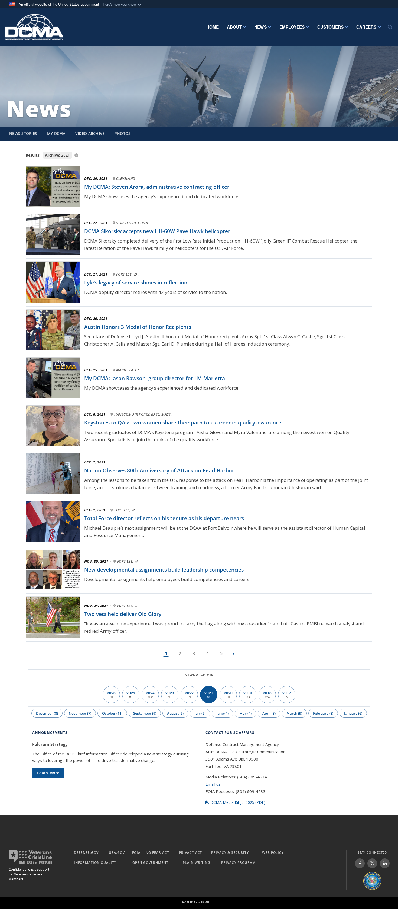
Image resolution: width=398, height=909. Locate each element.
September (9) (144, 713)
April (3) (269, 713)
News (260, 27)
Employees (292, 27)
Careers (366, 27)
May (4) (245, 713)
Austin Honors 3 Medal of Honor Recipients (137, 326)
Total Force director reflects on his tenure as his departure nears (164, 518)
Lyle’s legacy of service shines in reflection (135, 282)
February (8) (323, 713)
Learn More (48, 772)
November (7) (80, 713)
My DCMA (56, 133)
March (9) (294, 713)
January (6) (353, 713)
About (234, 27)
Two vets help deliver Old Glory (122, 614)
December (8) (47, 713)
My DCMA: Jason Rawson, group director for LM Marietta (154, 378)
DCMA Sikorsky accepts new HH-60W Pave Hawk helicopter (157, 231)
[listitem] (360, 863)
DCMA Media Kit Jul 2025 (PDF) (237, 802)
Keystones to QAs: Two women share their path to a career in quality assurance (182, 422)
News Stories (23, 133)
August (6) (175, 713)
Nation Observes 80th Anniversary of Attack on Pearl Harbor (159, 470)
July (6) (199, 713)
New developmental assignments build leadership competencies (164, 569)
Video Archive (90, 133)
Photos (123, 133)
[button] (122, 4)
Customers (330, 27)
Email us (213, 784)
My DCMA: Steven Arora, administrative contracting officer (156, 186)
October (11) (112, 713)
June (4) (222, 713)
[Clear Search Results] (199, 155)
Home (212, 27)
